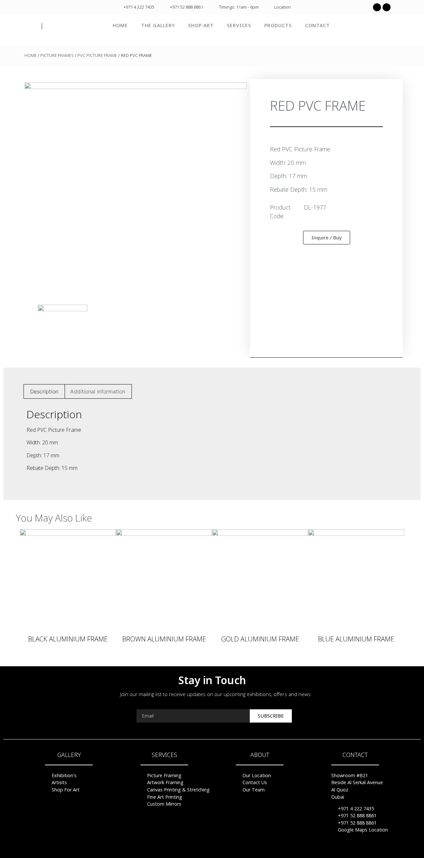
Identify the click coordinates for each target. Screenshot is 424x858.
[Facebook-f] (199, 848)
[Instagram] (387, 7)
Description (44, 391)
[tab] (44, 391)
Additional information (97, 391)
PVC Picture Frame (97, 55)
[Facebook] (377, 7)
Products (278, 25)
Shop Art (201, 25)
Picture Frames (57, 55)
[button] (326, 237)
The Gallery (158, 25)
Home (120, 25)
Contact (317, 25)
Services (239, 25)
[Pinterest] (212, 848)
